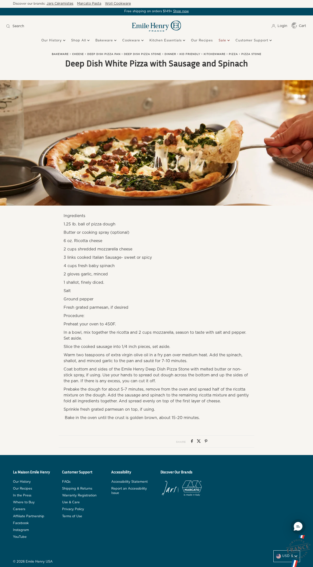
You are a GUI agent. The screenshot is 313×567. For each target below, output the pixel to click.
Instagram (21, 530)
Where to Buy (24, 502)
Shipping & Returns (77, 488)
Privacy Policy (73, 509)
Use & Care (71, 502)
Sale (223, 40)
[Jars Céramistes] (170, 489)
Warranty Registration (79, 495)
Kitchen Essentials (166, 40)
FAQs (66, 481)
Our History (52, 40)
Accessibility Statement (129, 481)
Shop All (79, 40)
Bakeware (104, 40)
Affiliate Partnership (28, 516)
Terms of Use (72, 516)
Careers (19, 509)
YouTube (20, 537)
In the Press (22, 495)
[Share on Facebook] (192, 442)
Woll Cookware (118, 3)
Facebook (21, 523)
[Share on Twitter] (199, 442)
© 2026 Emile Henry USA (33, 561)
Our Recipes (202, 40)
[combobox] (42, 26)
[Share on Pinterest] (206, 442)
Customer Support (252, 40)
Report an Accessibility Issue (129, 491)
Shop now (181, 11)
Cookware (131, 40)
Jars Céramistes (59, 3)
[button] (298, 526)
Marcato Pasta (89, 3)
